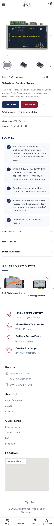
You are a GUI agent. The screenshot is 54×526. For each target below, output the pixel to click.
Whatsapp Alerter (36, 295)
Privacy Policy (12, 427)
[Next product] (50, 77)
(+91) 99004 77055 (21, 384)
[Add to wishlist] (22, 277)
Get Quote (10, 104)
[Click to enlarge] (7, 55)
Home (5, 77)
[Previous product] (44, 77)
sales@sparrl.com (19, 373)
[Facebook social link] (11, 126)
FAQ (7, 438)
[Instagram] (26, 502)
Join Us (9, 406)
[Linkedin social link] (22, 126)
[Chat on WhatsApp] (42, 104)
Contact (10, 411)
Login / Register (13, 400)
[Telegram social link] (26, 126)
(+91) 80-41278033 (20, 379)
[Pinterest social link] (18, 126)
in (32, 502)
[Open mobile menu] (4, 4)
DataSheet (29, 104)
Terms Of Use (12, 432)
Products (10, 443)
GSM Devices (17, 77)
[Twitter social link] (14, 126)
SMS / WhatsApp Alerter (14, 293)
